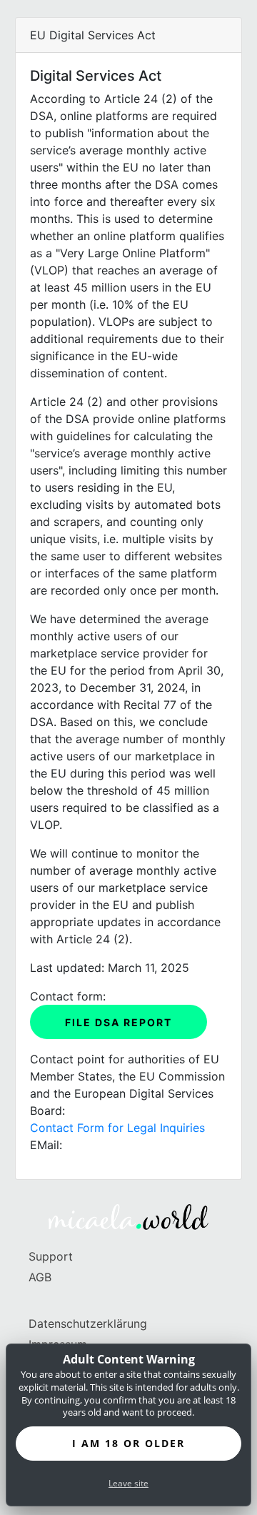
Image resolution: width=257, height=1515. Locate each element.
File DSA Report (118, 1022)
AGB (40, 1277)
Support (51, 1256)
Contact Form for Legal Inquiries (117, 1128)
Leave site (128, 1483)
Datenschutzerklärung (88, 1323)
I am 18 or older (128, 1443)
